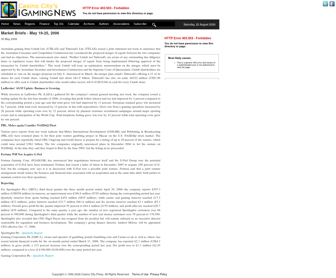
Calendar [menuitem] (73, 23)
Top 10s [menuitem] (59, 23)
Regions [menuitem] (30, 23)
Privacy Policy (158, 274)
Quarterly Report (32, 233)
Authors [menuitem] (104, 23)
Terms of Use (140, 274)
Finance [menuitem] (44, 23)
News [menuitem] (17, 23)
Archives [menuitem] (89, 23)
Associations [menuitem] (121, 23)
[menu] (87, 23)
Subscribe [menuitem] (140, 23)
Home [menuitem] (5, 23)
